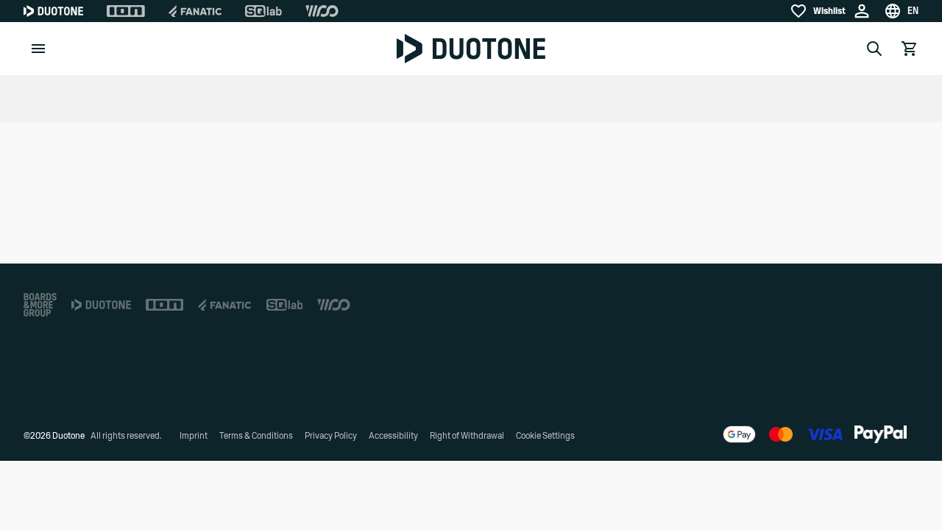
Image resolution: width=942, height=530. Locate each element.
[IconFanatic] (195, 11)
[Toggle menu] (38, 48)
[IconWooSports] (322, 11)
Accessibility (393, 435)
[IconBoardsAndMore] (40, 305)
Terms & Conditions (256, 435)
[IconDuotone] (53, 11)
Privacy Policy (331, 435)
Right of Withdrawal (467, 435)
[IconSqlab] (263, 11)
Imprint (194, 435)
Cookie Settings (545, 435)
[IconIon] (126, 11)
